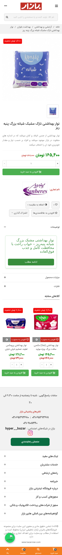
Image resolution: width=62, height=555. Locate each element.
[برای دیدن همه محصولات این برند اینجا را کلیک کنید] (35, 190)
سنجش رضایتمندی (30, 442)
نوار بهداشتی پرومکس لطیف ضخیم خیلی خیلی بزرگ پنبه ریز (16, 349)
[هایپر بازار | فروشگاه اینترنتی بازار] (31, 6)
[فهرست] (56, 6)
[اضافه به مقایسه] (36, 339)
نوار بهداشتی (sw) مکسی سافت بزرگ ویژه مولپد (46, 347)
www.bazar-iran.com (31, 542)
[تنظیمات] (5, 6)
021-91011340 (30, 423)
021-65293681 (40, 417)
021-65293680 (20, 417)
